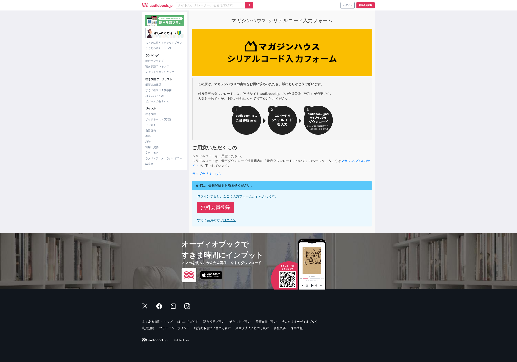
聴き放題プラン (214, 321)
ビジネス (150, 125)
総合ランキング (154, 60)
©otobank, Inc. (181, 340)
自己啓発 (150, 130)
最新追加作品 (153, 84)
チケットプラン (240, 321)
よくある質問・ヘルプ (158, 48)
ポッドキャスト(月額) (158, 119)
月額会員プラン (266, 321)
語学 (148, 141)
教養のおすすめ (154, 95)
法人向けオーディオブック (300, 321)
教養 (148, 136)
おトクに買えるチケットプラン (163, 42)
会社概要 (280, 328)
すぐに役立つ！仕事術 (158, 90)
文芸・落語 (152, 152)
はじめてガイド (188, 321)
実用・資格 (152, 147)
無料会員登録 (215, 207)
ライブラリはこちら (206, 174)
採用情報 (297, 328)
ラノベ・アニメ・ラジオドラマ (163, 158)
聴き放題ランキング (157, 66)
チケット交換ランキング (159, 71)
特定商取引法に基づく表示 (212, 328)
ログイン (229, 220)
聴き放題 (150, 114)
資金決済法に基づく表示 (252, 328)
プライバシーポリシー (174, 328)
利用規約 (148, 328)
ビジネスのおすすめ (157, 101)
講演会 (149, 163)
